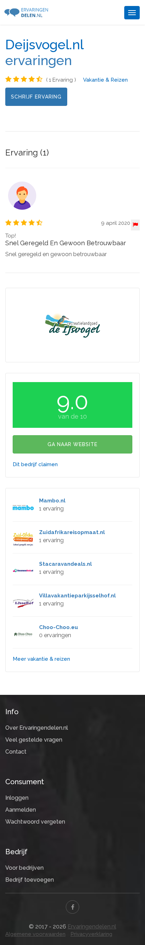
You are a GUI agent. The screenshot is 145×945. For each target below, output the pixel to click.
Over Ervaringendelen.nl (36, 727)
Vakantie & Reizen (105, 80)
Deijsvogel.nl (44, 44)
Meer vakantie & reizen (41, 659)
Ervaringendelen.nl (92, 926)
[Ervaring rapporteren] (135, 225)
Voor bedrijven (24, 867)
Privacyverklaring (91, 934)
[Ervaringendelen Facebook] (72, 907)
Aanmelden (20, 809)
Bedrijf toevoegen (29, 879)
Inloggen (17, 797)
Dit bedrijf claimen (35, 464)
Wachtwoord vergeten (35, 821)
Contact (15, 751)
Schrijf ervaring (36, 97)
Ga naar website (72, 444)
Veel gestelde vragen (33, 739)
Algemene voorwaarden (35, 934)
